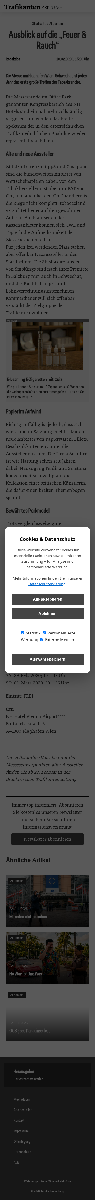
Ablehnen (47, 613)
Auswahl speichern (47, 659)
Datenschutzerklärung (47, 583)
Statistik (33, 633)
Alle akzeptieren (47, 599)
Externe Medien (59, 639)
